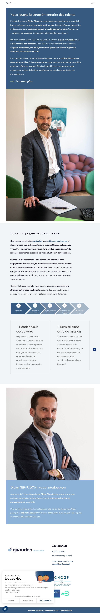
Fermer (11, 601)
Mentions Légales (35, 610)
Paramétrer (28, 601)
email (70, 555)
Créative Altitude (65, 610)
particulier (37, 241)
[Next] (94, 349)
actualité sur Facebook (61, 564)
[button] (92, 3)
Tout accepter (45, 601)
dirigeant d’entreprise (57, 241)
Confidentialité (49, 610)
